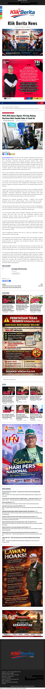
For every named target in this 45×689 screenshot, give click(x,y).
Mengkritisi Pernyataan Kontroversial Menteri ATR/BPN (12, 506)
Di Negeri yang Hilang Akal (7, 502)
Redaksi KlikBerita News (16, 671)
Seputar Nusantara (6, 112)
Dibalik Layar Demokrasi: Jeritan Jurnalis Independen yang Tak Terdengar (15, 527)
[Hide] (0, 20)
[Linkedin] (8, 154)
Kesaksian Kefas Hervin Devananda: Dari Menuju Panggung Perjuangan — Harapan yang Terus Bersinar (20, 498)
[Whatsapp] (12, 154)
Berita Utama (33, 299)
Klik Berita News (22, 23)
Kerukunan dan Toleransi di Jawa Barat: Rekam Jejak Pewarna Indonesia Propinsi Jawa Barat (18, 516)
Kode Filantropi (11, 676)
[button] (2, 103)
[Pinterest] (10, 154)
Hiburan (8, 392)
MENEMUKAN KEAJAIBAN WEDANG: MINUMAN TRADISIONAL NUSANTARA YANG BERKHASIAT (18, 511)
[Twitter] (5, 154)
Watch (42, 103)
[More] (14, 154)
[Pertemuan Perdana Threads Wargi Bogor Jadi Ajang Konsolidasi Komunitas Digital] (36, 391)
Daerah (5, 299)
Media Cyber (4, 676)
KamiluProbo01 (5, 312)
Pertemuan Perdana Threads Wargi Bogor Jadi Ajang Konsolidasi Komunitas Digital (36, 398)
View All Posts (16, 273)
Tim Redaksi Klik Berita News (8, 120)
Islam (32, 300)
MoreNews (26, 686)
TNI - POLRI (5, 302)
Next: (40, 285)
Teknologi (12, 112)
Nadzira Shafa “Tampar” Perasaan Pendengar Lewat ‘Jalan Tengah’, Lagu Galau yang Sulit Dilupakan (22, 416)
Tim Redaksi (5, 403)
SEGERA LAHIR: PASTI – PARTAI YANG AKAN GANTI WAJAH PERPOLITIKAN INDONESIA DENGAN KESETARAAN (21, 537)
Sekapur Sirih (4, 671)
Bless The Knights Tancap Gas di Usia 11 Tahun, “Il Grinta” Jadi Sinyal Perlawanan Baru (8, 416)
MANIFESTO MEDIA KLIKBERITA (8, 673)
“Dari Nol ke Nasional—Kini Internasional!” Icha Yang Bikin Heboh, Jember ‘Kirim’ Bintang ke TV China (36, 416)
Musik (12, 392)
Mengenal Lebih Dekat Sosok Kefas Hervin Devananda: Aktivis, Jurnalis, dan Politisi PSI (17, 521)
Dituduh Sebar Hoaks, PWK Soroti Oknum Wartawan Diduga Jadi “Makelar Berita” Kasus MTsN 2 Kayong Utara (22, 307)
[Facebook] (3, 154)
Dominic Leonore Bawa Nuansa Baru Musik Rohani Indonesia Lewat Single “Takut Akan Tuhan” (22, 398)
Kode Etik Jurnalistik (6, 674)
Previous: (11, 285)
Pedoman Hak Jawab (15, 674)
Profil (9, 671)
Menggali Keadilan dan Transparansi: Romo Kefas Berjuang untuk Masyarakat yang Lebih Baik (18, 532)
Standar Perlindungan (6, 677)
